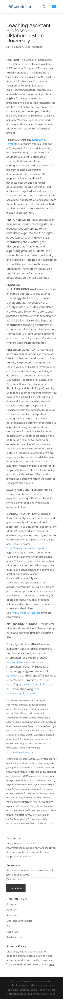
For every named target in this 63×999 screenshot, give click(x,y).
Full (8, 926)
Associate (12, 915)
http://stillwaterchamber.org (24, 548)
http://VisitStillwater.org (26, 612)
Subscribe (16, 888)
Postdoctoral (14, 937)
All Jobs (26, 47)
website (15, 675)
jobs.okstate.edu (20, 662)
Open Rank (12, 931)
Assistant (37, 47)
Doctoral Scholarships (19, 920)
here (51, 964)
